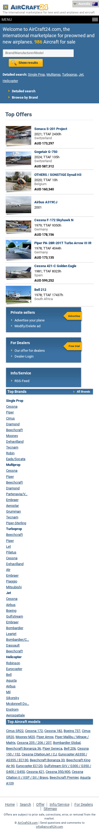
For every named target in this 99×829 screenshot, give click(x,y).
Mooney (12, 436)
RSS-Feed (22, 381)
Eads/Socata (15, 459)
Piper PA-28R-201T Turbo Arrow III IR (62, 243)
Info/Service (59, 804)
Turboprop (69, 74)
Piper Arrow (44, 737)
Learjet (11, 634)
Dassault (13, 645)
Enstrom (12, 709)
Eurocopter (14, 669)
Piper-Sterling (16, 523)
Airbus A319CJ (45, 202)
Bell (9, 675)
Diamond (13, 424)
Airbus (11, 605)
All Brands (83, 391)
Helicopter (10, 81)
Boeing (11, 611)
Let (8, 546)
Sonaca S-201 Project (50, 129)
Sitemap (50, 809)
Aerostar (12, 506)
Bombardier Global (67, 743)
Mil (8, 692)
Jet (81, 74)
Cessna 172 (34, 731)
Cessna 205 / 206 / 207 (34, 743)
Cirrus (10, 418)
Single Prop (36, 74)
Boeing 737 (72, 731)
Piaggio (11, 581)
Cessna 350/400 (58, 772)
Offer (40, 804)
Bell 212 (40, 290)
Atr (8, 570)
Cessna (11, 406)
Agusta (11, 680)
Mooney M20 (25, 737)
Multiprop (53, 74)
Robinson (13, 663)
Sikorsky (12, 698)
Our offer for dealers (30, 351)
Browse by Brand (25, 97)
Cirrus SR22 (14, 731)
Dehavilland (14, 442)
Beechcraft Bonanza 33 (47, 760)
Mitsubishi (14, 587)
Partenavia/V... (16, 494)
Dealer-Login (24, 356)
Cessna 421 (35, 772)
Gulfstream (14, 616)
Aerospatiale (15, 715)
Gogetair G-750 (45, 152)
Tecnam (12, 447)
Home (10, 804)
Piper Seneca (52, 748)
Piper (10, 412)
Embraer (12, 500)
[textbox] (38, 53)
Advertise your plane (30, 320)
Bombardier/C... (17, 640)
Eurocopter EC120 (29, 766)
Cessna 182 (53, 731)
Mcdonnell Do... (17, 704)
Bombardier (14, 628)
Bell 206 (70, 748)
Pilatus (11, 552)
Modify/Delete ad (27, 326)
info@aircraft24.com (49, 826)
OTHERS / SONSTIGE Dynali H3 (57, 175)
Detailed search (23, 91)
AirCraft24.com (28, 823)
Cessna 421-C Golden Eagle (55, 266)
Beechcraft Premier (64, 777)
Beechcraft (14, 430)
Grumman (13, 511)
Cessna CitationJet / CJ (39, 754)
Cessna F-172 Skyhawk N (53, 220)
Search (25, 804)
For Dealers (83, 804)
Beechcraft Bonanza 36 (23, 748)
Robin (10, 453)
